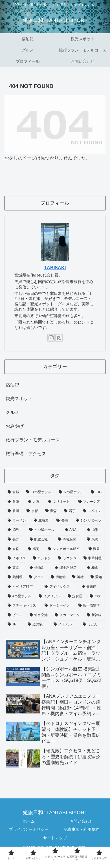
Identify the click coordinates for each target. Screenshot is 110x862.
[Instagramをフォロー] (51, 338)
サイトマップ (55, 838)
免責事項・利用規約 (81, 829)
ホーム (29, 821)
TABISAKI (55, 267)
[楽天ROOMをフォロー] (59, 338)
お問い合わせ (81, 821)
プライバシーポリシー (29, 829)
